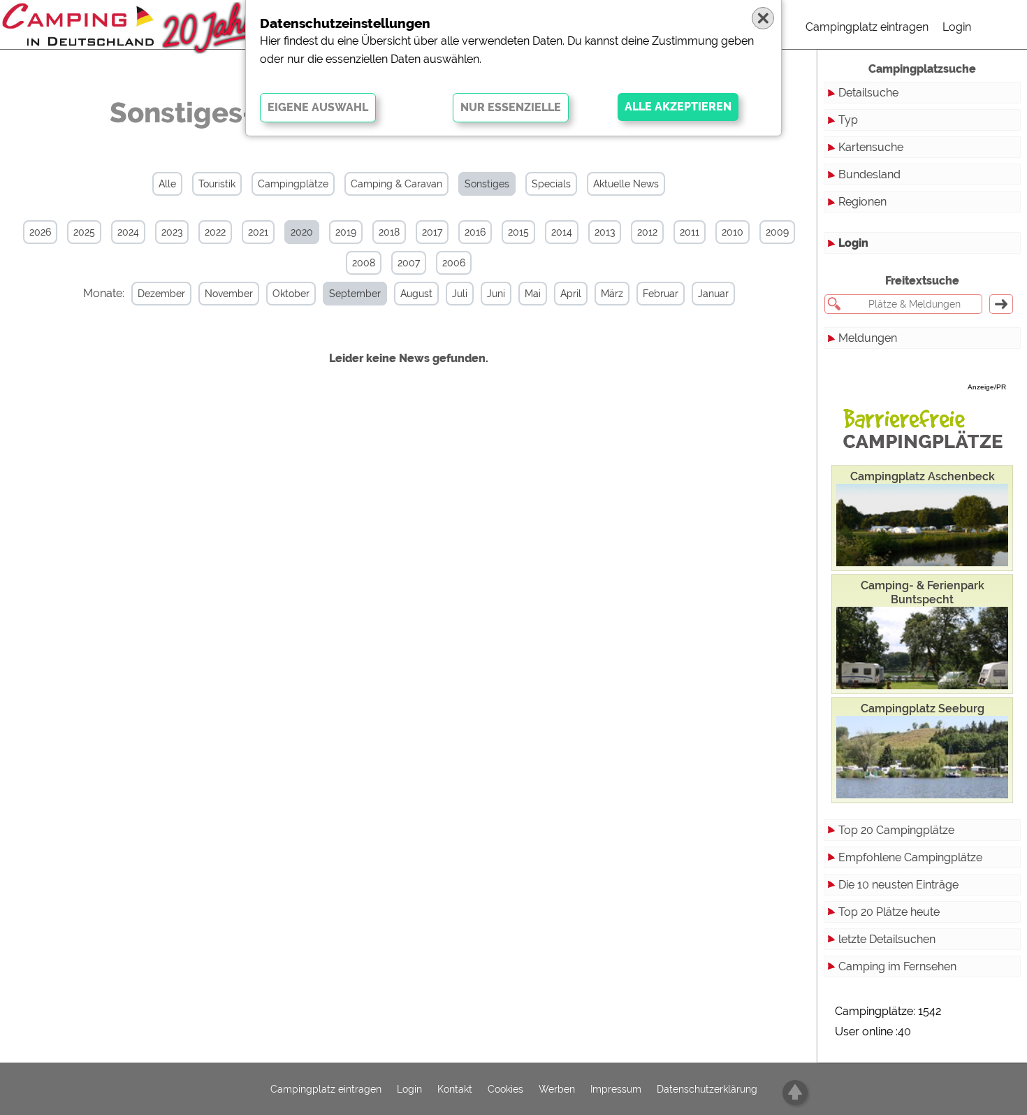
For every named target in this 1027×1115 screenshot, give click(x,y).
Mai (533, 293)
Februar (660, 293)
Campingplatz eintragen (867, 27)
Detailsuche (868, 92)
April (570, 293)
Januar (713, 293)
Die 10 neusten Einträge (898, 884)
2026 (40, 232)
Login (956, 27)
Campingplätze (293, 183)
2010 (732, 232)
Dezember (161, 293)
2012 (647, 232)
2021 (258, 232)
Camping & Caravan (396, 183)
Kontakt (454, 1089)
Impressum (615, 1089)
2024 (128, 232)
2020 (302, 232)
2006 (453, 262)
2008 (363, 262)
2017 (432, 232)
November (229, 293)
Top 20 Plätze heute (889, 912)
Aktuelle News (626, 183)
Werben (557, 1089)
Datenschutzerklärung (707, 1089)
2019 (345, 232)
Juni (496, 293)
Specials (551, 183)
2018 (389, 232)
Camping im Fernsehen (897, 966)
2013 (605, 232)
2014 (561, 232)
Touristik (216, 183)
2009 (777, 232)
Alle (167, 183)
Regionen (862, 201)
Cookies (505, 1089)
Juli (459, 293)
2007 (409, 262)
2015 (518, 232)
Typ (848, 120)
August (416, 293)
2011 (689, 232)
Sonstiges (487, 183)
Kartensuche (870, 147)
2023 (171, 232)
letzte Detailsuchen (886, 939)
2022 (215, 232)
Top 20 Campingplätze (896, 830)
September (355, 293)
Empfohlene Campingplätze (910, 857)
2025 (84, 232)
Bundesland (869, 174)
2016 (475, 232)
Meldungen (867, 338)
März (612, 293)
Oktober (290, 293)
